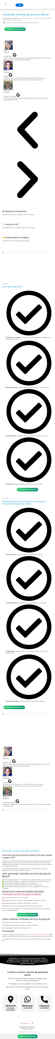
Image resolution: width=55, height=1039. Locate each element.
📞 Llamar (19, 5)
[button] (27, 130)
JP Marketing (22, 1027)
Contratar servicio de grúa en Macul (21, 894)
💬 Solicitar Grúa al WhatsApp (15, 29)
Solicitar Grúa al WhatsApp (27, 1036)
